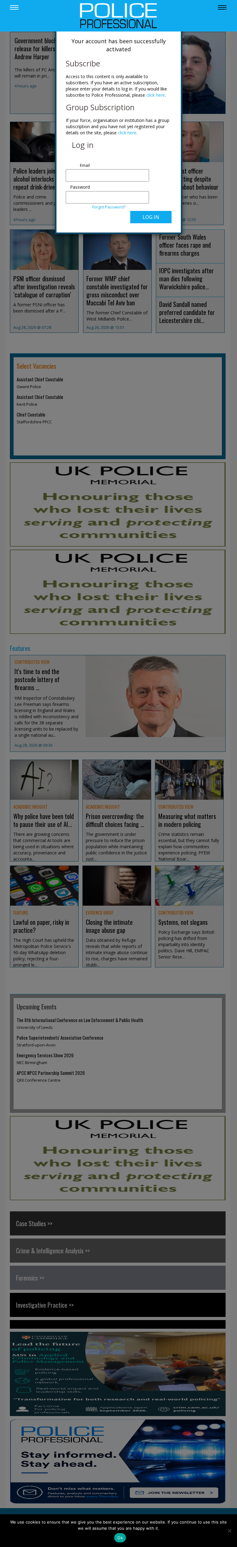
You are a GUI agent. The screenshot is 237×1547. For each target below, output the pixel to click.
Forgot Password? (109, 207)
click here (155, 95)
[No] (229, 1531)
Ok (120, 1537)
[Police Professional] (118, 15)
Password (80, 187)
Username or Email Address (78, 162)
